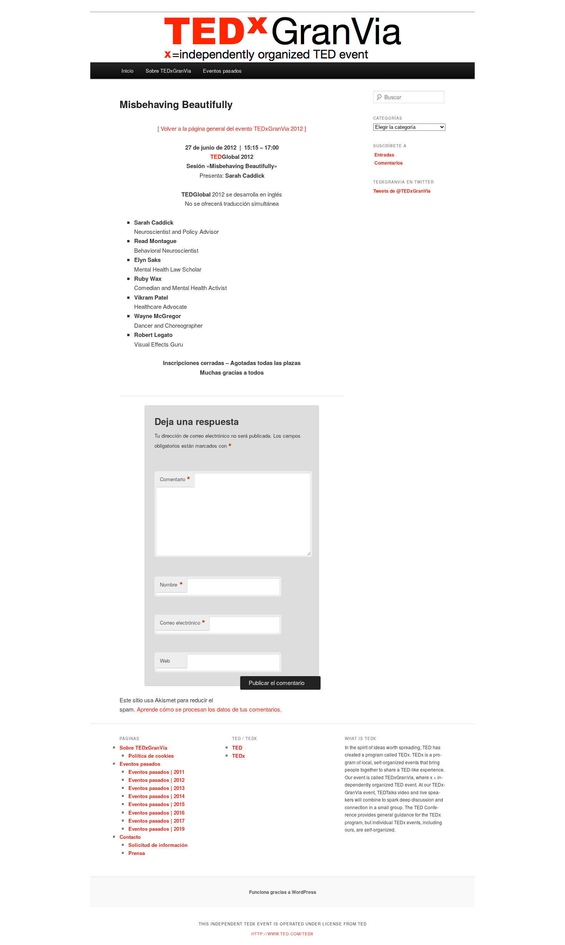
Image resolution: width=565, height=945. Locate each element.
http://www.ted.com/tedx (282, 934)
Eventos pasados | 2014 (156, 796)
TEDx (238, 755)
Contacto (130, 836)
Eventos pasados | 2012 (156, 779)
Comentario (175, 479)
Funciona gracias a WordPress (282, 891)
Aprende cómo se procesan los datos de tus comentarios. (209, 709)
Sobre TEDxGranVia (168, 70)
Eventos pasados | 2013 (156, 788)
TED (237, 747)
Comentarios (388, 162)
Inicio (127, 70)
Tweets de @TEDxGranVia (401, 190)
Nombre (171, 584)
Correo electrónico (182, 623)
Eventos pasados (222, 70)
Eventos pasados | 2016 (156, 812)
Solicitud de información (158, 844)
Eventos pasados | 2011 (156, 771)
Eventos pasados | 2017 (156, 820)
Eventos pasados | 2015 (156, 804)
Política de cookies (151, 755)
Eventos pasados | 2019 (156, 828)
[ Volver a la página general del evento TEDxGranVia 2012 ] (232, 128)
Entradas (384, 154)
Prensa (136, 853)
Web (165, 660)
